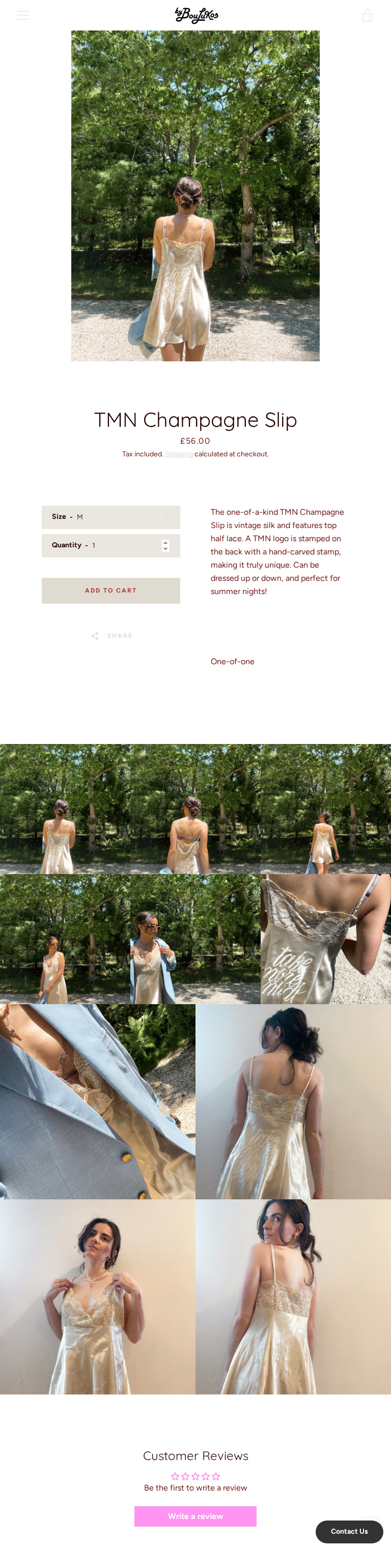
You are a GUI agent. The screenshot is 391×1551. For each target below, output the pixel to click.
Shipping (179, 454)
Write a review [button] (195, 1516)
